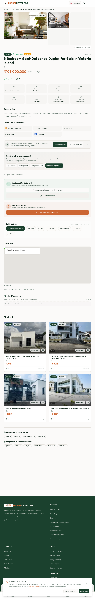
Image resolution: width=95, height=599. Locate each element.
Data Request (55, 564)
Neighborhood (37, 166)
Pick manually (77, 144)
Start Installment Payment (49, 212)
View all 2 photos (84, 48)
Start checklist (49, 196)
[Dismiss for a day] (87, 144)
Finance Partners (56, 530)
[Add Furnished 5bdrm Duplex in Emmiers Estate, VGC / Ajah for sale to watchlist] (88, 350)
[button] (25, 28)
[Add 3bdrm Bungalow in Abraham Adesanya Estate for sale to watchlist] (43, 350)
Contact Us (8, 560)
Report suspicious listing (14, 175)
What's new (8, 568)
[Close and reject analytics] (86, 583)
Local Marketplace (57, 535)
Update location (60, 144)
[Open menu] (89, 3)
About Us (7, 551)
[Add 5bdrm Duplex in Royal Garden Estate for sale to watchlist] (88, 402)
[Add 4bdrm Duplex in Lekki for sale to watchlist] (43, 402)
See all (87, 299)
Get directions (29, 289)
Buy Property (55, 510)
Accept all (84, 591)
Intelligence (23, 166)
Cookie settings (56, 568)
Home (6, 9)
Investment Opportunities (60, 522)
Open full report (52, 166)
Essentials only (70, 591)
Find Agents (54, 526)
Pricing (6, 555)
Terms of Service (56, 551)
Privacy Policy (34, 587)
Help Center (8, 564)
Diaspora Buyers (56, 539)
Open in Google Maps (11, 289)
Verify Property (55, 560)
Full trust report (24, 79)
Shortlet (53, 518)
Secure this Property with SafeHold (48, 190)
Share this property (17, 228)
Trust (13, 166)
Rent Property (55, 514)
